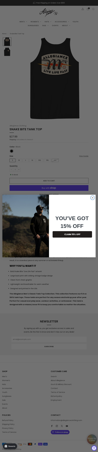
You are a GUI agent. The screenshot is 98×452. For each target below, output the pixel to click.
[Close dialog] (92, 198)
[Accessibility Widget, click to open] (94, 448)
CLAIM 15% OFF (72, 234)
